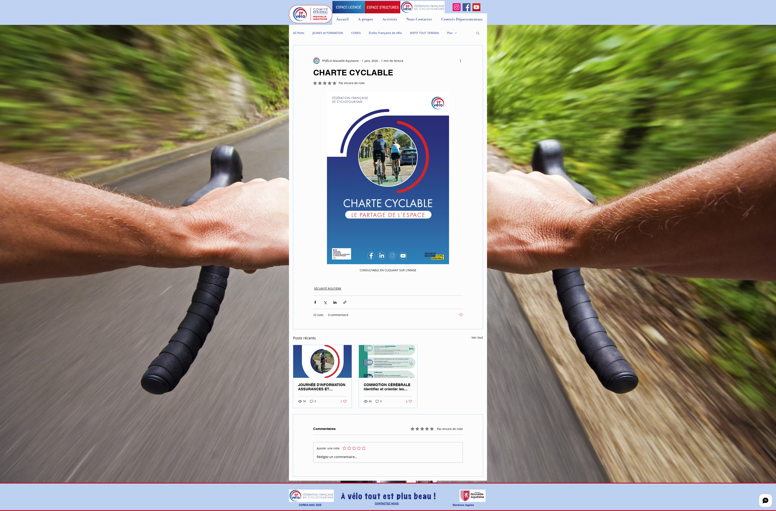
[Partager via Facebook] (315, 302)
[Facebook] (466, 7)
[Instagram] (457, 7)
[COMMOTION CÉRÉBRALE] (388, 361)
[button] (478, 33)
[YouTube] (476, 7)
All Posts (298, 33)
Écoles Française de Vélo (385, 33)
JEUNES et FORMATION (327, 33)
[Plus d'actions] (460, 60)
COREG (356, 33)
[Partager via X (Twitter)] (325, 302)
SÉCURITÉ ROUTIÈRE (327, 288)
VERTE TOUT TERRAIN (424, 33)
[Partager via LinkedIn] (335, 302)
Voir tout (477, 337)
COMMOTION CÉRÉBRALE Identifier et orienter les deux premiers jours (387, 387)
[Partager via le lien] (345, 302)
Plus (450, 33)
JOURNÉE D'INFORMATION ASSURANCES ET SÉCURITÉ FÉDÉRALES (321, 387)
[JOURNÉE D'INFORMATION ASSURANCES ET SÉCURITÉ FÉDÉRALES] (322, 361)
